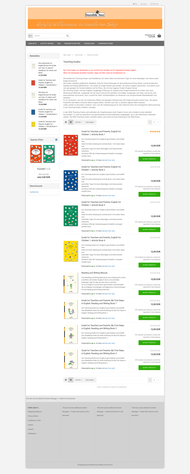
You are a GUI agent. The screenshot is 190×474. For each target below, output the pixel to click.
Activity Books (47, 43)
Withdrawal (32, 433)
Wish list (155, 4)
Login (144, 4)
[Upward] (183, 470)
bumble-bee (34, 192)
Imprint (30, 425)
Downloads (89, 43)
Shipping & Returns (35, 412)
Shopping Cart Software (86, 465)
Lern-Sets (32, 43)
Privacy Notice (33, 416)
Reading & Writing (72, 43)
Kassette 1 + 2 (43, 169)
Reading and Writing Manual (94, 273)
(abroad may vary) (108, 160)
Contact (30, 429)
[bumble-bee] (95, 18)
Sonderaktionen (105, 43)
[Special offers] (56, 139)
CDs (59, 43)
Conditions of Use (34, 420)
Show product (149, 159)
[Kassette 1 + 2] (43, 154)
